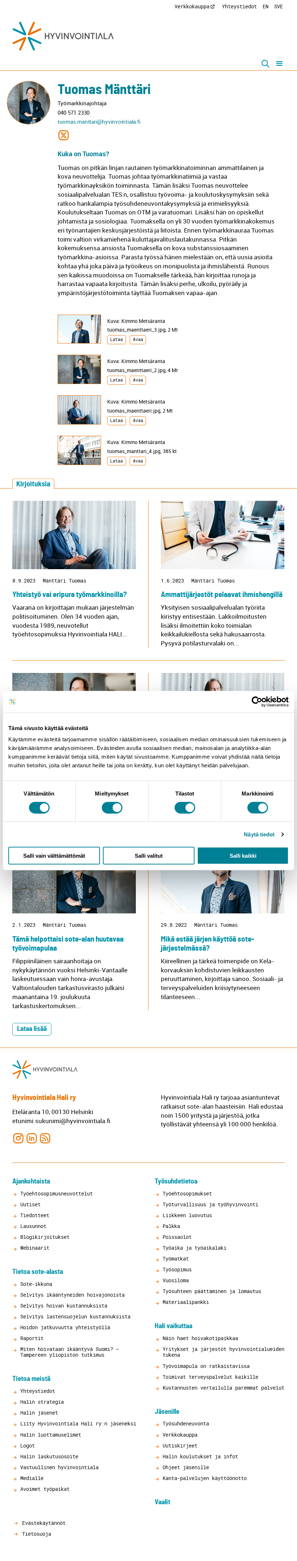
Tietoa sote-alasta (37, 1271)
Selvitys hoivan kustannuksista (63, 1305)
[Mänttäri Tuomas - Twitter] (64, 135)
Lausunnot (33, 1226)
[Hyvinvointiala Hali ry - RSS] (45, 1138)
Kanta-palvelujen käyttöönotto (205, 1478)
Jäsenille (167, 1411)
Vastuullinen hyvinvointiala (59, 1467)
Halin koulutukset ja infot (200, 1456)
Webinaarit (34, 1247)
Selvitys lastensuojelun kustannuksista (75, 1316)
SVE (278, 6)
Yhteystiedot (239, 6)
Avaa (138, 339)
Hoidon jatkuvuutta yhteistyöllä (65, 1327)
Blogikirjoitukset (45, 1236)
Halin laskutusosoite (49, 1456)
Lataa (116, 339)
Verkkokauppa (192, 6)
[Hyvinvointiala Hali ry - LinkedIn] (32, 1138)
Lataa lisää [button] (32, 1028)
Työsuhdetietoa (176, 1181)
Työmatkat (176, 1258)
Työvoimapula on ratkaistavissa (206, 1365)
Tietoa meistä (31, 1379)
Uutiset (30, 1204)
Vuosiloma (176, 1280)
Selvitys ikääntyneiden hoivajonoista (72, 1294)
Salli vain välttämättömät (54, 856)
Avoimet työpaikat (45, 1488)
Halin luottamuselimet (50, 1434)
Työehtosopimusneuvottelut (56, 1193)
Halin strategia (42, 1401)
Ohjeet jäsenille (186, 1467)
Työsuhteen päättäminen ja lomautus (212, 1291)
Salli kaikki (243, 856)
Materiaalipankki (186, 1301)
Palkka (171, 1226)
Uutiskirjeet (180, 1445)
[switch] (112, 807)
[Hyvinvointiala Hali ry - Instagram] (18, 1138)
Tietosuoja (35, 1533)
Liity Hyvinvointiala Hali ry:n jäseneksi (78, 1423)
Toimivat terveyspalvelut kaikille (210, 1376)
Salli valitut (149, 856)
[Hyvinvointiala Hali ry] (63, 36)
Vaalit (162, 1502)
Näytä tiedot (259, 834)
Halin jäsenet (39, 1412)
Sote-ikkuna (36, 1283)
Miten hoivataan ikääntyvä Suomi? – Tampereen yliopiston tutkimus (69, 1351)
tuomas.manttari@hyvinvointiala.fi (99, 121)
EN (265, 6)
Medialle (31, 1478)
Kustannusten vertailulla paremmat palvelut (223, 1387)
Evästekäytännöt (42, 1522)
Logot (27, 1445)
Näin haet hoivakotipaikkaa (200, 1338)
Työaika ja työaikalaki (194, 1247)
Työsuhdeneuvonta (186, 1423)
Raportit (31, 1338)
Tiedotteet (34, 1215)
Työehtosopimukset (187, 1193)
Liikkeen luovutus (187, 1215)
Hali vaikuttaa (173, 1326)
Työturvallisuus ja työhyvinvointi (210, 1204)
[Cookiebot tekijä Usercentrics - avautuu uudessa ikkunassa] (257, 701)
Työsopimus (177, 1269)
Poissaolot (177, 1236)
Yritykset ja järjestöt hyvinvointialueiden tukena (223, 1351)
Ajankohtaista (31, 1181)
